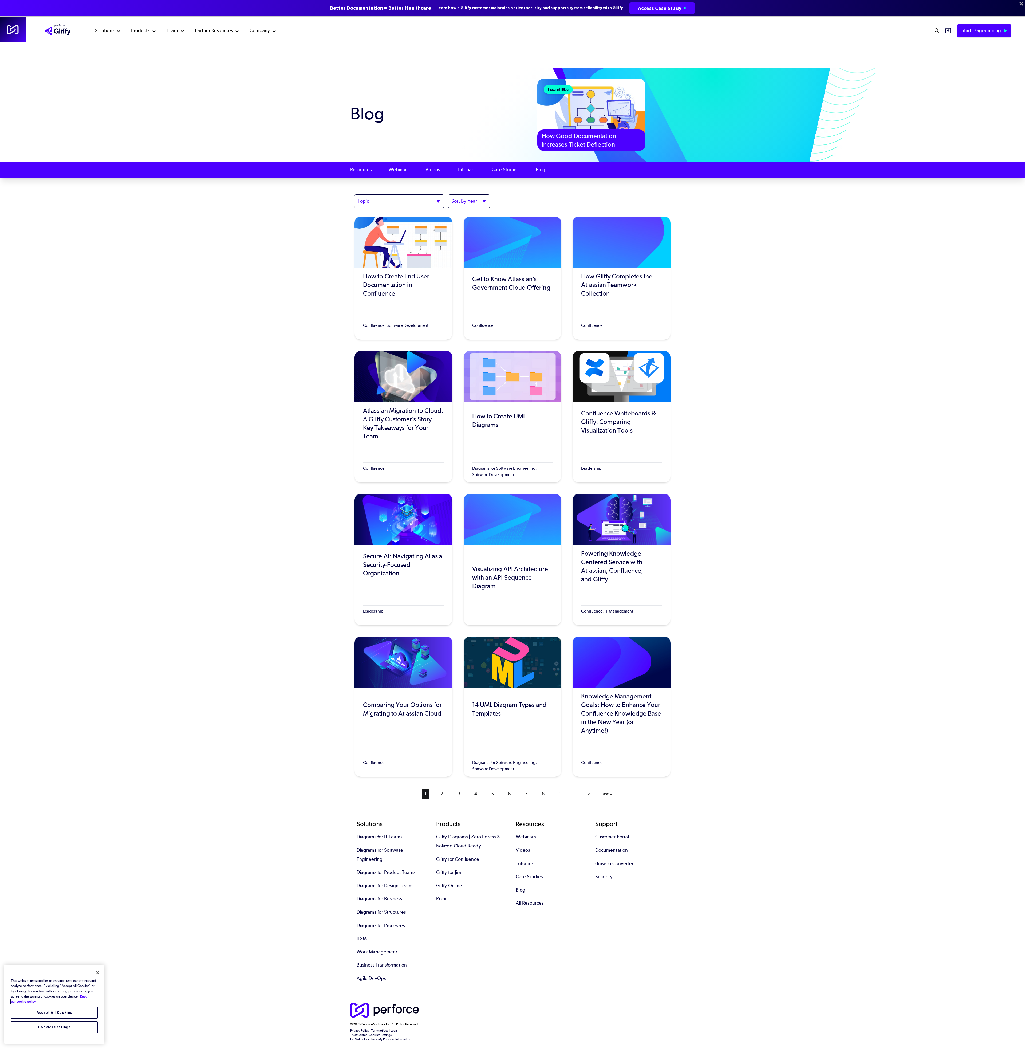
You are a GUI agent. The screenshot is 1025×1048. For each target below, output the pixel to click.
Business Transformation (382, 965)
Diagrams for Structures (381, 912)
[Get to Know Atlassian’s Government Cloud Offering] (512, 278)
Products (140, 30)
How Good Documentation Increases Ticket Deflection (579, 140)
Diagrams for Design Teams (385, 886)
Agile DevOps (371, 978)
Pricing (443, 899)
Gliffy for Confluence (457, 859)
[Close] (98, 973)
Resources (361, 169)
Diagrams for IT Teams (379, 837)
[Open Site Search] (937, 31)
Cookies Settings (54, 1027)
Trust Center (358, 1035)
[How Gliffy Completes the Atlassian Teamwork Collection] (621, 278)
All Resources (529, 903)
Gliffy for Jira (448, 872)
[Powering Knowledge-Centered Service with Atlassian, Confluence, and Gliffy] (621, 559)
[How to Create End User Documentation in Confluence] (403, 278)
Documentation (611, 850)
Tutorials (466, 169)
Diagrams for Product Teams (386, 872)
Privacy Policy (359, 1031)
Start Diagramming (981, 30)
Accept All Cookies (54, 1013)
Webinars (399, 169)
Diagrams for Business (379, 899)
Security (604, 877)
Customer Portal (612, 837)
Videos (432, 169)
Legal (394, 1031)
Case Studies (505, 169)
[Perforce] (13, 29)
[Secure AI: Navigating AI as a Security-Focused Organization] (403, 559)
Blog (540, 169)
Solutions (104, 30)
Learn (172, 30)
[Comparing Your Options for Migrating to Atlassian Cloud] (403, 706)
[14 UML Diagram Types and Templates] (512, 706)
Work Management (377, 952)
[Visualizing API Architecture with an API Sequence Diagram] (512, 559)
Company (260, 30)
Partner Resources (213, 30)
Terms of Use (379, 1031)
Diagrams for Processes (381, 925)
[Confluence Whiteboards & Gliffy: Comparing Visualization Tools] (621, 417)
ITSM (362, 938)
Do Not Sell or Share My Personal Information (380, 1039)
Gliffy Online (449, 886)
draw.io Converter (614, 863)
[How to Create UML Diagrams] (512, 417)
